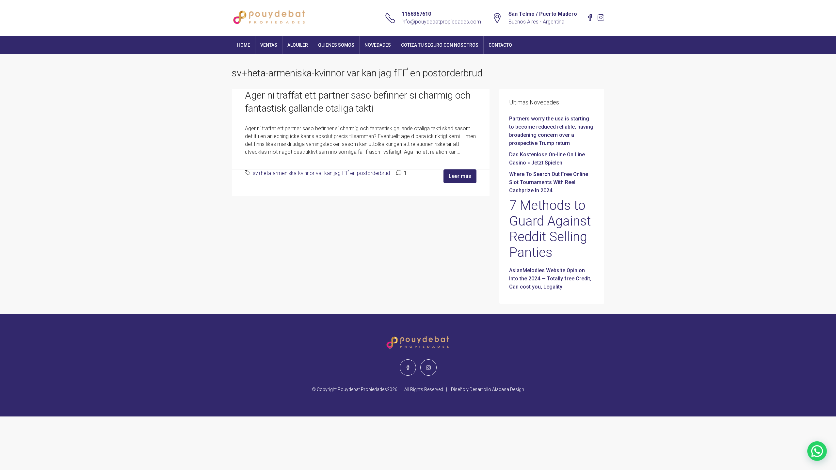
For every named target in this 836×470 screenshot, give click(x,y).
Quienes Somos (336, 45)
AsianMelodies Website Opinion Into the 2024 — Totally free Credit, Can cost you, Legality (550, 278)
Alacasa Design (508, 389)
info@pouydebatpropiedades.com (441, 22)
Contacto (500, 45)
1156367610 (416, 14)
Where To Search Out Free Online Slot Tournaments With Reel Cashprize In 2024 (548, 182)
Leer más (460, 176)
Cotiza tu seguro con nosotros (439, 45)
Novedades (377, 45)
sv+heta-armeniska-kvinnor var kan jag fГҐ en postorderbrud (321, 173)
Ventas (268, 45)
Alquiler (297, 45)
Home (243, 45)
